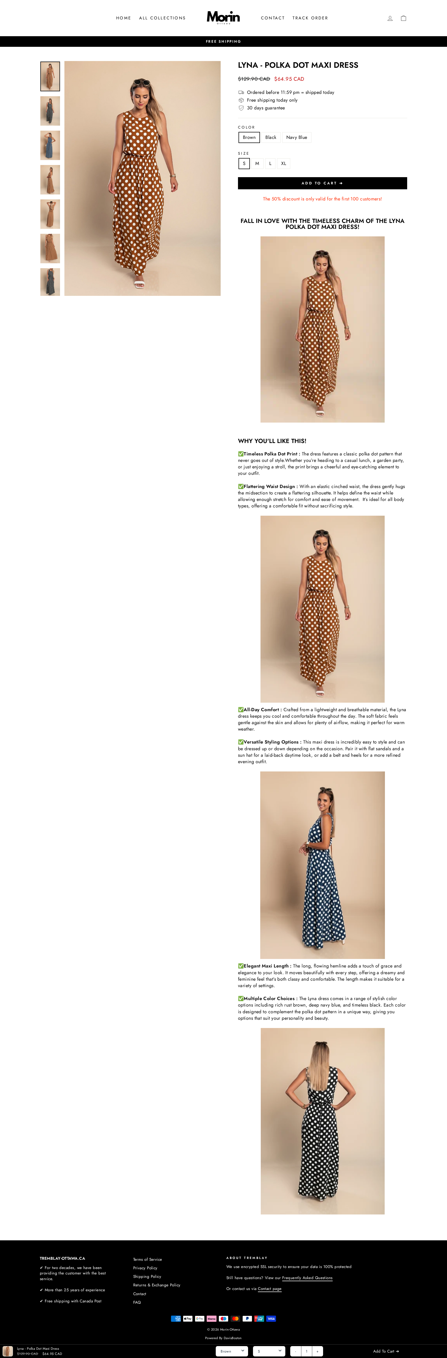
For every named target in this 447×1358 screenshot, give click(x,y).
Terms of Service (147, 1259)
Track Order (310, 18)
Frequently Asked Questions (307, 1278)
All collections (162, 18)
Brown (249, 137)
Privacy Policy (145, 1268)
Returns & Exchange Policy (157, 1285)
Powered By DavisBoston (223, 1338)
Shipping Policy (147, 1276)
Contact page (269, 1289)
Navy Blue (296, 137)
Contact (273, 18)
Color (247, 127)
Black (270, 137)
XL (283, 163)
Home (123, 18)
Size (244, 153)
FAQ (137, 1302)
